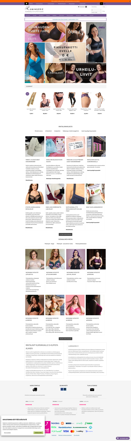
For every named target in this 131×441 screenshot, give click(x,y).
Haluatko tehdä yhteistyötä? (65, 338)
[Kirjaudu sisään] (98, 3)
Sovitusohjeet (51, 3)
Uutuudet (28, 15)
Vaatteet (54, 15)
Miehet (31, 3)
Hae (103, 11)
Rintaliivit (41, 15)
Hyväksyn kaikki (38, 432)
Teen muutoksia (7, 432)
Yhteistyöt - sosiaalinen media (65, 243)
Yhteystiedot (72, 3)
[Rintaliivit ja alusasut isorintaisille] (26, 3)
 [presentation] (27, 99)
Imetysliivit (57, 131)
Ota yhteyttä (76, 435)
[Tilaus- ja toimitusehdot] (35, 390)
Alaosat (48, 15)
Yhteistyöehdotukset (80, 243)
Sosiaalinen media (65, 239)
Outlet (85, 15)
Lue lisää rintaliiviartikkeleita (65, 234)
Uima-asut (61, 15)
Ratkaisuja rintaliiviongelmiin (71, 131)
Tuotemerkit (82, 3)
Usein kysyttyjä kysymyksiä (88, 131)
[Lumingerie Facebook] (62, 389)
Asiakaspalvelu (39, 3)
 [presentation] (103, 99)
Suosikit (91, 15)
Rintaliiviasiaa (39, 131)
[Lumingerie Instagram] (65, 389)
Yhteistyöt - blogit (49, 243)
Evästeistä (54, 435)
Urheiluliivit (48, 131)
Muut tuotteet (70, 15)
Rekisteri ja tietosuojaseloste (65, 435)
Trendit (34, 15)
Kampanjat (78, 15)
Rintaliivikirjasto (62, 3)
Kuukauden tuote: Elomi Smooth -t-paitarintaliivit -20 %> (65, 19)
